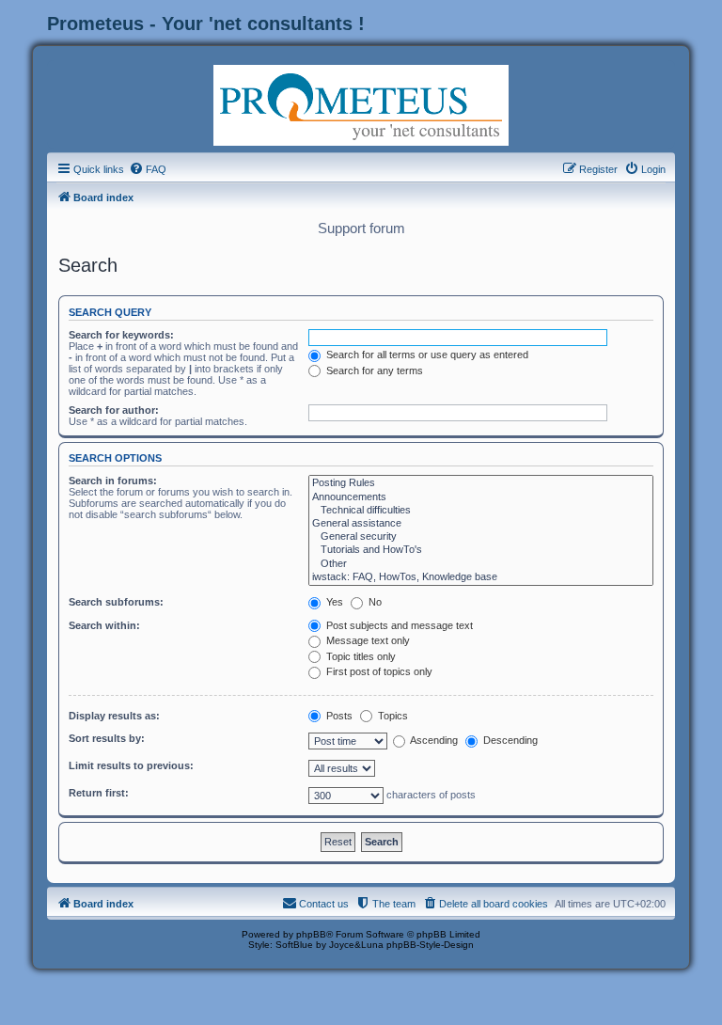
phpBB (311, 934)
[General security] (480, 537)
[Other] (480, 564)
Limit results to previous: (131, 765)
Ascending (433, 740)
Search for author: (114, 410)
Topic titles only (359, 656)
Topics (391, 715)
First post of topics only (377, 671)
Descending (509, 740)
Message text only (366, 640)
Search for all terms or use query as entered (425, 354)
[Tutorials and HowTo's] (480, 550)
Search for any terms (373, 370)
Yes (333, 601)
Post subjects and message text (398, 625)
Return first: (99, 792)
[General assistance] (480, 523)
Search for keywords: (121, 334)
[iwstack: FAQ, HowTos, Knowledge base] (480, 577)
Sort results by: (107, 738)
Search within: (104, 625)
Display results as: (114, 715)
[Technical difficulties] (480, 510)
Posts (338, 715)
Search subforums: (116, 601)
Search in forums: (113, 480)
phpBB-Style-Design (430, 944)
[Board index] (361, 103)
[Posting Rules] (480, 483)
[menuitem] (147, 169)
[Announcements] (480, 497)
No (374, 601)
